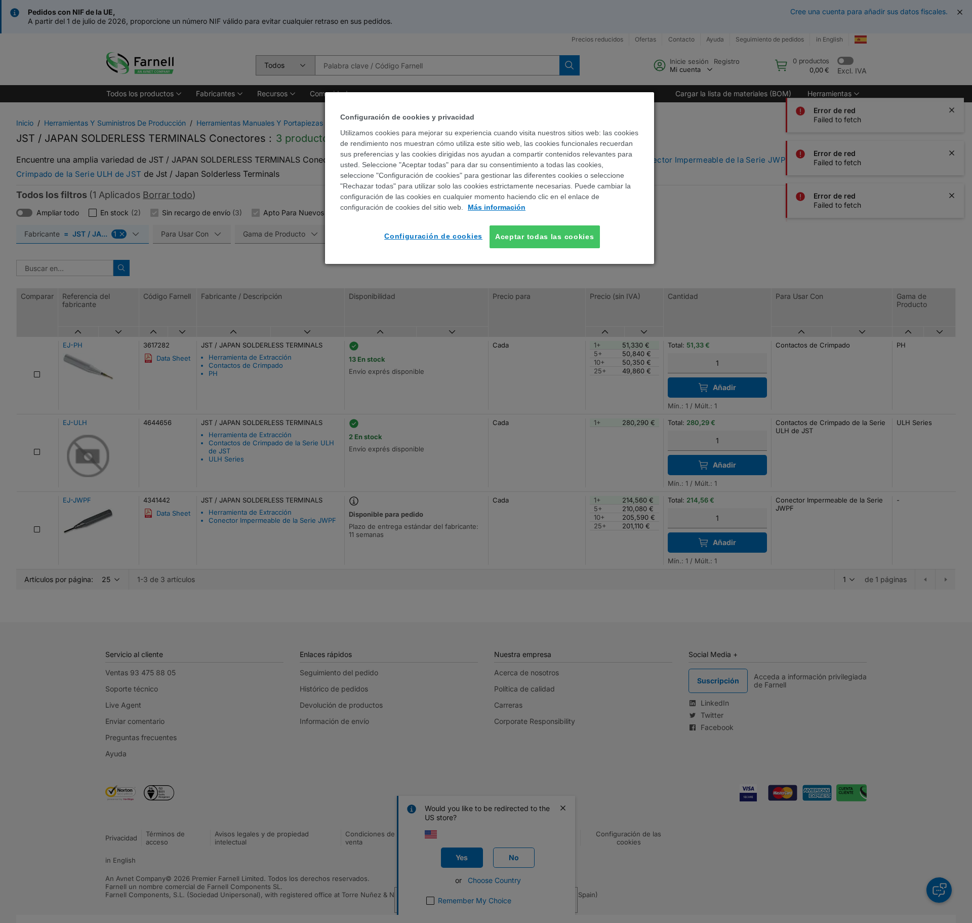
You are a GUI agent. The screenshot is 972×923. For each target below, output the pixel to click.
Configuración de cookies (433, 236)
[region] (489, 178)
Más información (496, 207)
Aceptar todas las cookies (544, 237)
